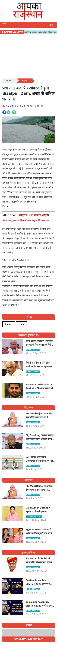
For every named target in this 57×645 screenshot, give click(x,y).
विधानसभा (28, 407)
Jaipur (25, 80)
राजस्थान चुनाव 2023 (28, 335)
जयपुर (21, 324)
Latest (9, 324)
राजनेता (28, 480)
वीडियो (28, 625)
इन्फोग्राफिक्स (28, 552)
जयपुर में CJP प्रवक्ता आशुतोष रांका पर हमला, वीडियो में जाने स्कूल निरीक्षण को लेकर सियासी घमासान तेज (26, 220)
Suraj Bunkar (12, 106)
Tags (28, 316)
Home (9, 80)
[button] (4, 25)
